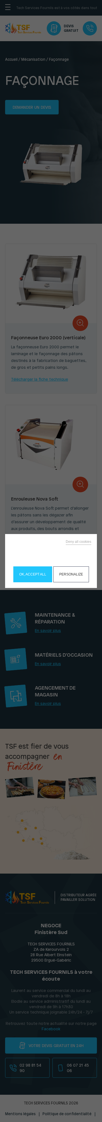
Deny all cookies (78, 542)
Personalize (71, 574)
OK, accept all (32, 574)
